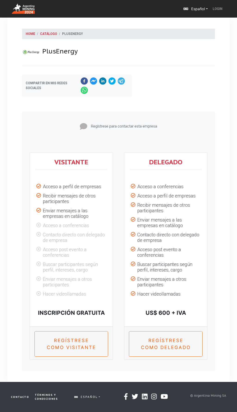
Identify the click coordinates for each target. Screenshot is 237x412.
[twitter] (112, 81)
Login (217, 9)
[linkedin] (102, 81)
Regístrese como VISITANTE (71, 344)
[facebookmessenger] (93, 81)
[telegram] (121, 81)
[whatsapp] (84, 90)
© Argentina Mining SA (208, 395)
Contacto (20, 397)
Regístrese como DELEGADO (166, 344)
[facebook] (84, 81)
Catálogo (48, 34)
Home (30, 34)
